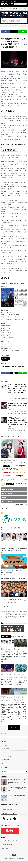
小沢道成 (5, 677)
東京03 (19, 651)
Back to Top (14, 727)
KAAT (15, 699)
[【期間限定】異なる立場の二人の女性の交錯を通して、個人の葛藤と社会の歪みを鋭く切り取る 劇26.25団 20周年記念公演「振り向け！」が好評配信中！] (4, 420)
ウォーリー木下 (17, 675)
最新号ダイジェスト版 (7, 489)
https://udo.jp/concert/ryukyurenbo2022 (12, 366)
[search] (26, 4)
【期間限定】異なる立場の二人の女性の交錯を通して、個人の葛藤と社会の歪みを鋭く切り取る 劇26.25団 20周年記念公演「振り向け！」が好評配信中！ (17, 422)
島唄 (17, 20)
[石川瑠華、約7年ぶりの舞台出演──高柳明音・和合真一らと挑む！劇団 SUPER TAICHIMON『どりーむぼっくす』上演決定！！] (4, 782)
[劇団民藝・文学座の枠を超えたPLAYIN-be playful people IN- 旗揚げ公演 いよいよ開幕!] (4, 790)
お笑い (17, 649)
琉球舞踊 (17, 21)
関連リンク (5, 358)
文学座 (8, 652)
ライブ (15, 651)
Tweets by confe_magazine (7, 607)
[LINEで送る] (22, 31)
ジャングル (20, 699)
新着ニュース (4, 8)
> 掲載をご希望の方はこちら (21, 504)
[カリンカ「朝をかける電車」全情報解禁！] (4, 798)
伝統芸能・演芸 (6, 20)
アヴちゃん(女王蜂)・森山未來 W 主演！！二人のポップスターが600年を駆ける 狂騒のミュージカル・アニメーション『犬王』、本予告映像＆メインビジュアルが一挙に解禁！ (17, 388)
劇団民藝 (8, 651)
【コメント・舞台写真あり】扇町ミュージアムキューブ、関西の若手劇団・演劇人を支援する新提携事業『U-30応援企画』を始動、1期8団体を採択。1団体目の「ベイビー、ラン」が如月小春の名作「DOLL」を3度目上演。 (7, 712)
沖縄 (19, 20)
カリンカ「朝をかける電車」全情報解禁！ (17, 795)
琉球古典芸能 (6, 21)
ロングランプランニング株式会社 (9, 840)
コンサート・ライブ (6, 756)
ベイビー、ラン (8, 699)
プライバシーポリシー (7, 844)
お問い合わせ (5, 848)
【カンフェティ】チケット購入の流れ (10, 528)
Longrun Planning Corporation (17, 858)
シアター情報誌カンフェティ (15, 8)
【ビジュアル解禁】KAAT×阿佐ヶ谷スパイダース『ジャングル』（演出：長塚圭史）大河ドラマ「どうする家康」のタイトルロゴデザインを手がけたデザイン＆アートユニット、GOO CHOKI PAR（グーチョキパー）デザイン (20, 711)
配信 (23, 651)
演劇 (4, 702)
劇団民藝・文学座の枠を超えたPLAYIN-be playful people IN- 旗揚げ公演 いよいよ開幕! (7, 658)
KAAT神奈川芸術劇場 (20, 674)
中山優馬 (21, 677)
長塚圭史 (19, 700)
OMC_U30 (4, 697)
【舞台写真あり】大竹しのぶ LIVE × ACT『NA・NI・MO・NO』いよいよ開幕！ (7, 682)
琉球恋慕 (12, 21)
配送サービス (5, 497)
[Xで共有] (14, 31)
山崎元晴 (5, 652)
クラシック (4, 752)
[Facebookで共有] (5, 31)
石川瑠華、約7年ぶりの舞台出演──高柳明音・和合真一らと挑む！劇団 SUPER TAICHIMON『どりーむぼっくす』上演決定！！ (17, 781)
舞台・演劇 (9, 677)
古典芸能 (13, 20)
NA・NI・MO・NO (6, 674)
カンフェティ (23, 649)
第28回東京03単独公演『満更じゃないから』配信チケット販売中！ (20, 654)
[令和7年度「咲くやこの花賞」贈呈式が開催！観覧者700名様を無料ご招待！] (4, 405)
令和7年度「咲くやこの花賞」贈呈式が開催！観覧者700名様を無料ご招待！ (17, 405)
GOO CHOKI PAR (20, 697)
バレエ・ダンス (5, 748)
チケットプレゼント (7, 501)
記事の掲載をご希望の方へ (7, 809)
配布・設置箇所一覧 (7, 493)
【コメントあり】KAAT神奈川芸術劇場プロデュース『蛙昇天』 (20, 682)
